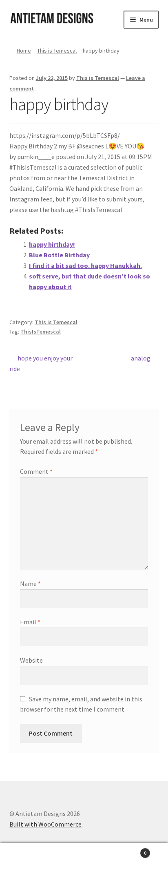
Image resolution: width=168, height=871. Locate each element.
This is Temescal (57, 50)
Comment (36, 471)
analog (140, 359)
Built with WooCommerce (45, 824)
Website (31, 660)
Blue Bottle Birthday (59, 255)
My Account (28, 857)
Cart (129, 850)
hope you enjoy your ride (41, 363)
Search (84, 857)
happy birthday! (52, 244)
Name (30, 583)
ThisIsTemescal (40, 331)
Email (30, 622)
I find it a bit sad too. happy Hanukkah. (85, 265)
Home (24, 50)
